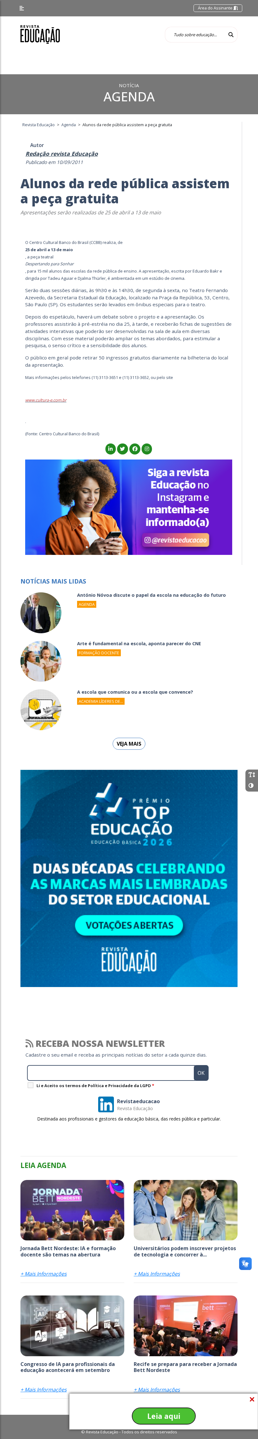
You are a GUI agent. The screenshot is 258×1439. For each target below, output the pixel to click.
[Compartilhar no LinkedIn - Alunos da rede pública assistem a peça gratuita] (110, 448)
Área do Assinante (215, 8)
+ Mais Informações (43, 1273)
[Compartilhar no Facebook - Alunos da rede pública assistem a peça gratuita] (134, 448)
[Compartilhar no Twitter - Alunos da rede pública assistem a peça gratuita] (122, 448)
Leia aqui (163, 1416)
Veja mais (129, 743)
